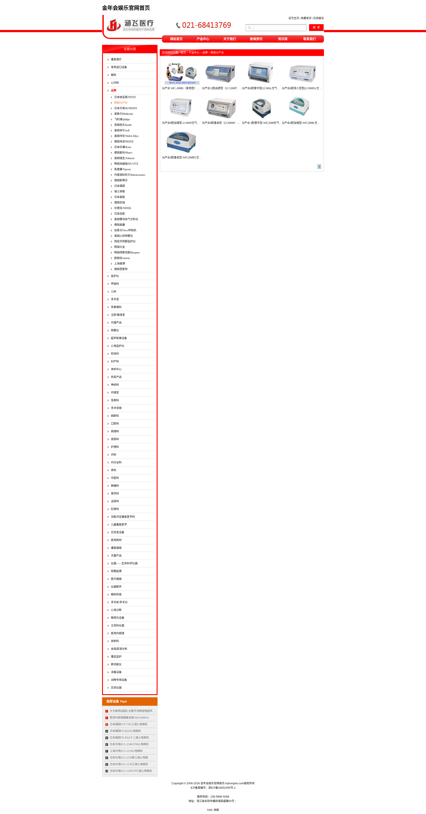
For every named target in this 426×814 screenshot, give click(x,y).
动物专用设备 (119, 680)
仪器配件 (116, 586)
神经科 (115, 384)
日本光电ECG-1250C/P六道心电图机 (131, 771)
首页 (183, 52)
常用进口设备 (119, 67)
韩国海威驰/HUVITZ (126, 163)
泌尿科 (115, 501)
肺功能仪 (116, 664)
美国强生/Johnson (124, 158)
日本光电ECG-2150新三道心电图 (129, 757)
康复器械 (116, 547)
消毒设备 (116, 672)
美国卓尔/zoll (121, 130)
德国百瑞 (119, 202)
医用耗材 (116, 540)
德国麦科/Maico (123, 152)
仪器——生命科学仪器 (124, 563)
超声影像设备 (119, 338)
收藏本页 (306, 18)
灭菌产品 (116, 555)
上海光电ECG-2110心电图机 (126, 751)
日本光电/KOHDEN (125, 108)
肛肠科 (115, 509)
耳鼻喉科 (116, 307)
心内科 (115, 82)
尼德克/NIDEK (122, 208)
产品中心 (203, 39)
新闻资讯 (256, 39)
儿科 (113, 291)
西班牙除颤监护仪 (125, 241)
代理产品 (116, 322)
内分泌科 (116, 462)
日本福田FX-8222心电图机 (125, 731)
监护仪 (115, 276)
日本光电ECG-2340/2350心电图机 (129, 744)
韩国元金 (119, 247)
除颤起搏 (116, 571)
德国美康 (119, 224)
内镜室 (115, 392)
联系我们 (309, 39)
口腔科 (115, 423)
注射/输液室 (118, 314)
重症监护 (116, 656)
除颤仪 (115, 330)
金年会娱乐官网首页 (126, 8)
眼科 (113, 75)
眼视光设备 (117, 617)
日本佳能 (119, 213)
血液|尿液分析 (119, 648)
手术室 (115, 299)
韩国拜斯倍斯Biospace (127, 252)
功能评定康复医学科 (123, 516)
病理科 (115, 431)
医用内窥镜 (117, 633)
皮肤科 (115, 439)
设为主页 (293, 18)
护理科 (115, 446)
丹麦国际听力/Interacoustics (129, 174)
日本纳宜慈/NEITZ (125, 97)
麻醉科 (115, 415)
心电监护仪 (117, 346)
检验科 (115, 353)
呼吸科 (115, 283)
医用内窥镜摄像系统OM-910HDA (129, 717)
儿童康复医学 (119, 524)
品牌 (113, 90)
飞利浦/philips (122, 119)
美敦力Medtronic (123, 113)
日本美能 (119, 197)
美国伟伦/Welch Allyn (126, 136)
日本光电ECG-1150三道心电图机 (129, 764)
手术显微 (116, 408)
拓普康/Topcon (122, 169)
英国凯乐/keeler (123, 124)
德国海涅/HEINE (124, 141)
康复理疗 (116, 59)
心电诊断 (116, 610)
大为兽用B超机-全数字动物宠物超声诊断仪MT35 (138, 711)
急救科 (115, 400)
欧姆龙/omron (122, 258)
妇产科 (115, 361)
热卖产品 (116, 377)
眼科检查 (116, 594)
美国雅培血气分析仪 (126, 219)
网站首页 (176, 39)
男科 (113, 470)
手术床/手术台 (119, 602)
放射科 (115, 641)
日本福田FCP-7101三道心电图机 (129, 724)
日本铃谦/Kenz (122, 147)
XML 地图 (213, 810)
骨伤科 (115, 493)
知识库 (283, 39)
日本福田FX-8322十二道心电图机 (129, 737)
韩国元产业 (121, 102)
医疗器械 (116, 579)
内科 (113, 454)
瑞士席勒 (119, 191)
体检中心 (116, 369)
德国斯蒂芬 (121, 180)
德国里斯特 (121, 269)
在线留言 (318, 18)
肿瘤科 (115, 485)
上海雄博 (119, 263)
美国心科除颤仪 (123, 235)
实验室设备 (117, 532)
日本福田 (119, 186)
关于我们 (229, 39)
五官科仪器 (117, 625)
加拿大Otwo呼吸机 (125, 230)
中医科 (115, 478)
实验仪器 (116, 687)
